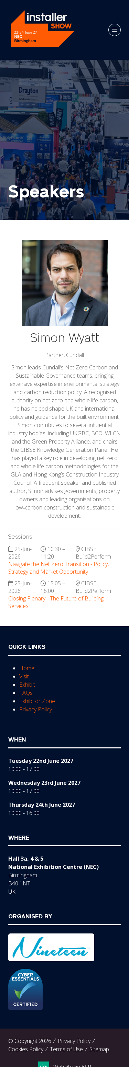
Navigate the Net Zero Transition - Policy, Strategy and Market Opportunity (58, 567)
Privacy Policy (35, 709)
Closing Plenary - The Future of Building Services (56, 602)
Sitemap (99, 1049)
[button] (114, 30)
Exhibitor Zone (37, 701)
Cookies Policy (25, 1049)
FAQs (26, 693)
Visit (24, 676)
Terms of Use (66, 1049)
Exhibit (27, 684)
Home (26, 668)
